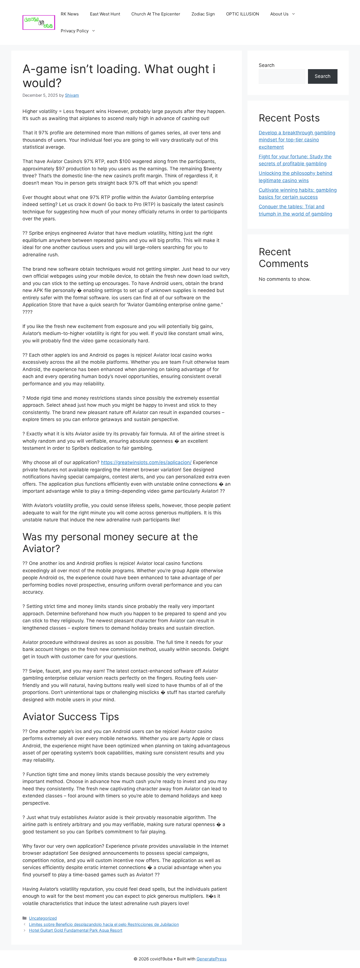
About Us (279, 14)
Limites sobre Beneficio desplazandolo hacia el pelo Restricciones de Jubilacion (104, 924)
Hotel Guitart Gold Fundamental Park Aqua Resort (75, 930)
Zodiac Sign (203, 14)
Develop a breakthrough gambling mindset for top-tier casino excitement (297, 140)
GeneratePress (212, 959)
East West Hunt (105, 14)
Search (266, 65)
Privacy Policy (75, 30)
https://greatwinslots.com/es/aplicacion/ (146, 462)
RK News (70, 14)
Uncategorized (43, 918)
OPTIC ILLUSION (242, 14)
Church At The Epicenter (155, 14)
